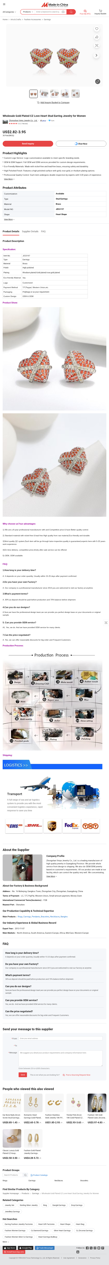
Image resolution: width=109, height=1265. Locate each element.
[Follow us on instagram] (95, 1248)
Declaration (82, 1258)
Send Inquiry (28, 143)
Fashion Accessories (32, 19)
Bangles (64, 916)
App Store (9, 1248)
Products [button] (27, 11)
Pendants (36, 916)
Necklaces (55, 916)
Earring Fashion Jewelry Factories (19, 1224)
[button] (4, 4)
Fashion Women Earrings (15, 1230)
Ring (45, 1205)
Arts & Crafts (16, 19)
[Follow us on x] (91, 1248)
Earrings (47, 19)
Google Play (25, 1248)
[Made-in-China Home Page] (54, 4)
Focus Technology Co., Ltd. (36, 1258)
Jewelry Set (9, 1205)
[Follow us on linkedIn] (77, 1252)
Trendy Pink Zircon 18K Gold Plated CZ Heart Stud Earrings (74, 1118)
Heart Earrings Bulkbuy (47, 1237)
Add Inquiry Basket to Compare (54, 102)
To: (16, 1045)
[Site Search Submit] (71, 12)
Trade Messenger (44, 1248)
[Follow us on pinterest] (102, 1248)
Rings (20, 916)
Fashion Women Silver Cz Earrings (19, 1237)
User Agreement (69, 1258)
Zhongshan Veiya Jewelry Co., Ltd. (23, 120)
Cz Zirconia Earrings (84, 1230)
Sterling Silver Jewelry (29, 1205)
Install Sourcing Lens (15, 1252)
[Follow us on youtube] (98, 1248)
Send (23, 1074)
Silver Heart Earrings (62, 1230)
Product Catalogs (40, 1175)
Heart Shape (65, 1224)
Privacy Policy (95, 1258)
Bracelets (45, 916)
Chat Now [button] (82, 143)
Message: (13, 1052)
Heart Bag (80, 1224)
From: (14, 1038)
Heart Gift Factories (46, 1224)
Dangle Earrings (59, 1205)
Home (5, 19)
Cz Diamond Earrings (39, 1230)
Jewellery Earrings (12, 1211)
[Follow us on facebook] (87, 1248)
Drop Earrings (76, 1205)
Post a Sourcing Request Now (76, 1075)
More (5, 1241)
